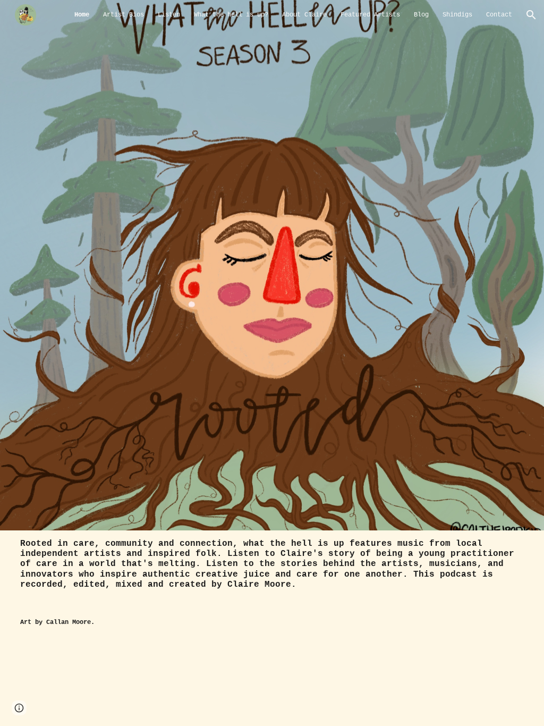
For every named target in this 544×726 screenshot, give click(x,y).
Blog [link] (421, 15)
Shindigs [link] (457, 15)
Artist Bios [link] (123, 15)
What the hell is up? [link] (231, 15)
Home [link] (81, 15)
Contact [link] (499, 15)
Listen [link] (169, 15)
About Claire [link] (304, 15)
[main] (272, 570)
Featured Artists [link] (370, 15)
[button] (531, 15)
